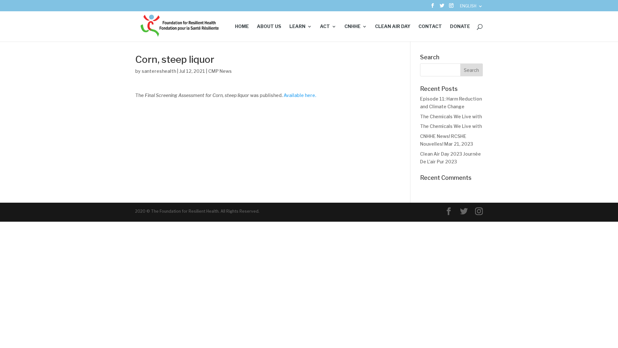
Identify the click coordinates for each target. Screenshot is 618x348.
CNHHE (352, 26)
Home (242, 26)
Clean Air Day (392, 26)
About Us (269, 26)
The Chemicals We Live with (451, 116)
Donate (460, 26)
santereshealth (159, 71)
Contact (430, 26)
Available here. (300, 95)
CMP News (220, 71)
